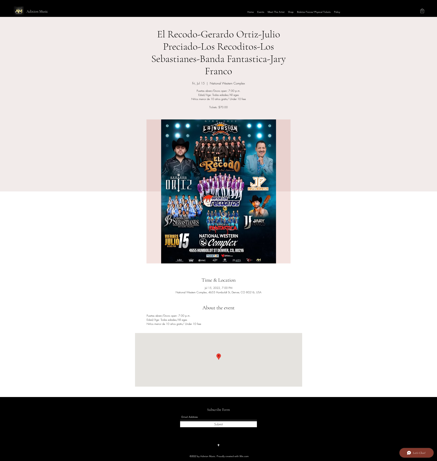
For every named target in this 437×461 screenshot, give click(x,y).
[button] (422, 11)
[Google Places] (218, 445)
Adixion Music (37, 11)
